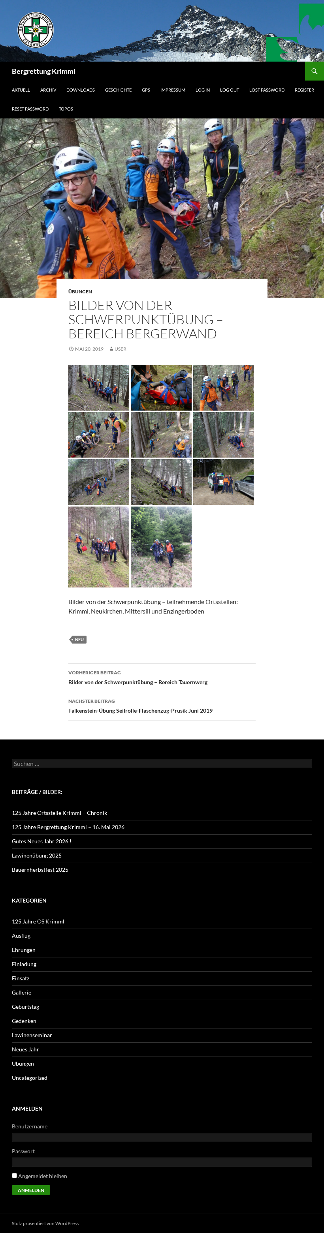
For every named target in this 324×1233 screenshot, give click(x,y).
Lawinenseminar (32, 1035)
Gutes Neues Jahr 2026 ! (42, 841)
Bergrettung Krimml (43, 71)
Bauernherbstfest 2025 (40, 869)
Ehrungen (24, 949)
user (120, 349)
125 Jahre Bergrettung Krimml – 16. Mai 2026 (68, 827)
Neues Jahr (25, 1049)
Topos (66, 108)
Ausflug (21, 935)
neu (79, 639)
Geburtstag (25, 1006)
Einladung (24, 964)
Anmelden (31, 1190)
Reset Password (30, 108)
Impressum (172, 89)
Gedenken (24, 1020)
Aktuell (21, 89)
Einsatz (20, 978)
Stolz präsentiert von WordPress (45, 1223)
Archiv (48, 89)
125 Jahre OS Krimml (38, 921)
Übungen (80, 292)
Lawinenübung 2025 (37, 855)
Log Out (229, 89)
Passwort (23, 1151)
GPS (146, 89)
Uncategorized (29, 1077)
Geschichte (118, 89)
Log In (203, 89)
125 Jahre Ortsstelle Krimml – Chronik (59, 812)
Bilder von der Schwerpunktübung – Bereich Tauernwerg (137, 677)
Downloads (80, 89)
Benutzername (29, 1126)
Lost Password (266, 89)
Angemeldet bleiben (42, 1176)
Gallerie (21, 992)
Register (304, 89)
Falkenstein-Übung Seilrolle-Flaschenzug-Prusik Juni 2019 (140, 706)
